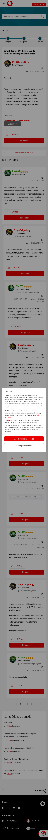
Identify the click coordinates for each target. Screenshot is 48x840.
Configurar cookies (24, 446)
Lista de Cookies (13, 420)
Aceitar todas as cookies (24, 439)
